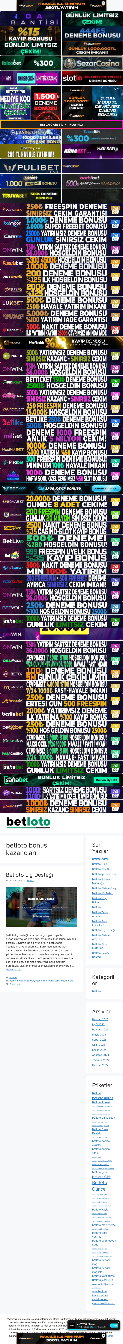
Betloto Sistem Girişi (104, 888)
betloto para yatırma (99, 1234)
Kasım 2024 (99, 1049)
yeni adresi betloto (64, 980)
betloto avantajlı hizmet (101, 1110)
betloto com (96, 1157)
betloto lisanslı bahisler (101, 1221)
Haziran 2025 (100, 1029)
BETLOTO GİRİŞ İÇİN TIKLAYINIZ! (61, 124)
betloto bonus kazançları (21, 980)
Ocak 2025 (98, 1044)
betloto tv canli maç (101, 1262)
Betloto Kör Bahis (102, 893)
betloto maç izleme (104, 1224)
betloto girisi (100, 1172)
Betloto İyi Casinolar (104, 874)
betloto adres (102, 1098)
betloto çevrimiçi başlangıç (102, 1284)
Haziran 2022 (100, 1065)
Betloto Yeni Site (102, 869)
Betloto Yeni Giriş (102, 1279)
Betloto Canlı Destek (100, 1131)
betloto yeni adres (103, 1275)
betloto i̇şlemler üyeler (100, 1198)
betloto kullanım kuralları (101, 1218)
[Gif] (61, 342)
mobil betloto (100, 1299)
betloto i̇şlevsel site (99, 1202)
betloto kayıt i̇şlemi (99, 1214)
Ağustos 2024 (100, 1054)
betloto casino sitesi (101, 1151)
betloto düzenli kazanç (100, 1165)
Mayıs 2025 (99, 1034)
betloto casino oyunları (101, 1143)
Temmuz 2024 (101, 1060)
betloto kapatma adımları (101, 1206)
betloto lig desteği (44, 980)
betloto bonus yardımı (100, 1126)
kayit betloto (100, 1295)
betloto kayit (100, 1209)
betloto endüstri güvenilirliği (103, 1169)
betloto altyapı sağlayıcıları (102, 1107)
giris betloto (99, 1291)
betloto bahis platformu (101, 1114)
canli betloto (97, 1288)
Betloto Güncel (99, 1186)
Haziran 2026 (100, 1019)
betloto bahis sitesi (103, 1117)
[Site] (61, 209)
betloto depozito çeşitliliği (102, 1161)
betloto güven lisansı (100, 1195)
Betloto (13, 977)
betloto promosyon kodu (104, 1242)
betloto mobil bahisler (100, 1229)
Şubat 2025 (99, 1039)
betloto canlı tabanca (100, 1137)
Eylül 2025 (98, 1024)
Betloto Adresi (100, 858)
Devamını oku (14, 969)
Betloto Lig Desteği (29, 875)
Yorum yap (14, 984)
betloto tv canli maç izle (101, 1269)
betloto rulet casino (99, 1249)
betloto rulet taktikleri (100, 1253)
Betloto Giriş (99, 863)
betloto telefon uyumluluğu (102, 1256)
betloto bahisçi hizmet (100, 1122)
